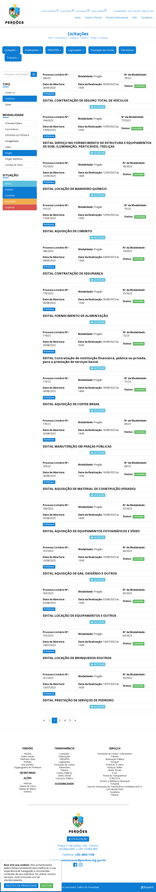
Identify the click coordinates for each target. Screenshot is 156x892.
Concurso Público (64, 778)
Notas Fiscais (114, 770)
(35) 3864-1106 (84, 854)
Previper (115, 761)
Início (50, 38)
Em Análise (10, 201)
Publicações (32, 50)
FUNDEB (114, 783)
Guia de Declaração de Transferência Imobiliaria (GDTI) (114, 786)
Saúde (8, 104)
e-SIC (114, 772)
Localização (78, 839)
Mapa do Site (147, 11)
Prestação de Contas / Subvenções (115, 753)
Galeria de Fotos (28, 786)
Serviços (115, 748)
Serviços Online (114, 767)
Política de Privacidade (88, 887)
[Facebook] (75, 865)
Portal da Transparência (115, 775)
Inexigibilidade (12, 141)
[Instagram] (81, 865)
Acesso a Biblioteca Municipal (114, 781)
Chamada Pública (13, 123)
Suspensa (9, 207)
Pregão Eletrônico (14, 158)
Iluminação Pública (115, 759)
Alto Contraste (134, 11)
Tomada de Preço (14, 164)
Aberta (8, 183)
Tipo (6, 84)
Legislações (75, 50)
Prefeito (28, 761)
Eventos (28, 791)
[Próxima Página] (75, 720)
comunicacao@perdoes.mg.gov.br (83, 860)
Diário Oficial (64, 775)
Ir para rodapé (98, 11)
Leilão (8, 147)
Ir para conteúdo (49, 11)
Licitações (78, 34)
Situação (10, 175)
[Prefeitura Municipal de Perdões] (14, 14)
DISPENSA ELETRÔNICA (17, 135)
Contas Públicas (64, 772)
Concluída (103, 38)
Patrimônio (64, 767)
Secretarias (27, 772)
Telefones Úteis (27, 759)
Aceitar (46, 885)
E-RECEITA (115, 778)
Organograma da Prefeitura (27, 767)
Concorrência (11, 129)
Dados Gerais (27, 756)
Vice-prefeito (27, 764)
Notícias (28, 783)
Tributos (12, 57)
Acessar (99, 107)
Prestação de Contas (64, 764)
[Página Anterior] (44, 720)
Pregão (94, 38)
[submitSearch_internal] (34, 74)
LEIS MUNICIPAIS (114, 789)
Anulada (9, 189)
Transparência (61, 38)
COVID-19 (10, 92)
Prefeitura (84, 38)
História (27, 753)
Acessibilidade (120, 11)
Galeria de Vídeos (27, 788)
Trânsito (115, 756)
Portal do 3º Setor (115, 764)
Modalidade (13, 115)
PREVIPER (53, 50)
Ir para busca (82, 11)
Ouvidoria (114, 792)
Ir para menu (66, 11)
